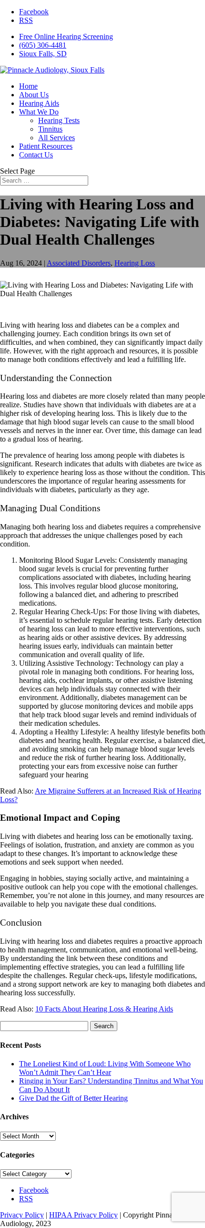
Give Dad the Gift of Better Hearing (73, 1098)
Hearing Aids (39, 103)
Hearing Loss (134, 263)
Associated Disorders (79, 263)
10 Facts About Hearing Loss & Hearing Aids (104, 1009)
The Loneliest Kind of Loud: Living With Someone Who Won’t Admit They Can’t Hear (105, 1068)
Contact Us (36, 155)
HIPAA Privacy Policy (83, 1215)
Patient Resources (45, 146)
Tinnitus (50, 129)
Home (28, 86)
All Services (56, 138)
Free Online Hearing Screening (66, 36)
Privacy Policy (22, 1215)
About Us (34, 95)
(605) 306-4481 (42, 45)
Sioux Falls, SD (43, 54)
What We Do (39, 112)
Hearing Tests (59, 120)
